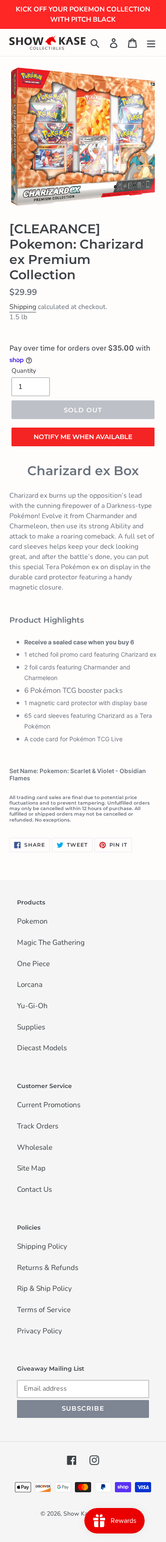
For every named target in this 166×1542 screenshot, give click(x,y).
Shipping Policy (42, 1247)
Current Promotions (48, 1105)
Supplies (31, 1027)
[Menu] (151, 42)
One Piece (33, 964)
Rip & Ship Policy (44, 1289)
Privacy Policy (39, 1331)
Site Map (31, 1169)
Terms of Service (44, 1310)
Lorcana (30, 985)
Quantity (23, 370)
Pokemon (32, 922)
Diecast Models (42, 1048)
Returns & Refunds (47, 1268)
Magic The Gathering (51, 943)
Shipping (22, 307)
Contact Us (34, 1190)
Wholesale (34, 1148)
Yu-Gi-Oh (32, 1006)
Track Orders (37, 1126)
